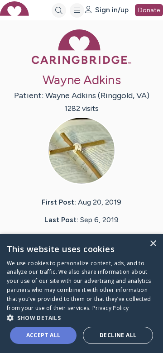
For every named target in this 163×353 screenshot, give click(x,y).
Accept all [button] (43, 335)
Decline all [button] (118, 335)
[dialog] (81, 293)
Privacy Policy (110, 308)
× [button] (152, 243)
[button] (81, 317)
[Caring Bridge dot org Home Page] (81, 62)
